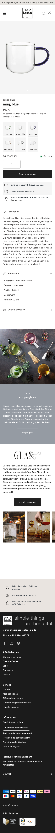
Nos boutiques (10, 694)
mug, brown (8, 149)
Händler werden (11, 707)
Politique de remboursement (17, 733)
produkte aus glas (27, 502)
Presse (6, 674)
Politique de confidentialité (17, 737)
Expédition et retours (13, 722)
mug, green (8, 134)
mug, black (20, 149)
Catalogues (9, 670)
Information (13, 273)
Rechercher (16, 200)
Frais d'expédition (24, 113)
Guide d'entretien (16, 309)
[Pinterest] (18, 643)
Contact (7, 689)
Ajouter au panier (27, 174)
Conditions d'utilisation (14, 742)
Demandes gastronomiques (17, 702)
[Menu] (4, 13)
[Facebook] (4, 643)
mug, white (20, 134)
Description (13, 211)
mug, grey (33, 149)
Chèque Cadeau (11, 661)
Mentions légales (11, 746)
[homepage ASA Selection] (28, 13)
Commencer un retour (16, 727)
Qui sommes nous (12, 657)
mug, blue (33, 134)
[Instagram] (11, 643)
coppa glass (9, 100)
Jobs (5, 665)
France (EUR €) (9, 805)
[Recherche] (43, 14)
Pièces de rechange (13, 698)
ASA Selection (16, 813)
